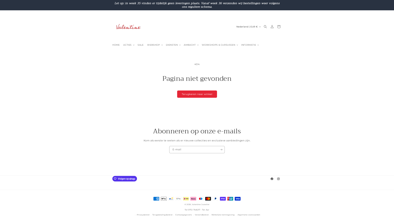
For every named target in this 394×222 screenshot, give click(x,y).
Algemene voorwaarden (249, 215)
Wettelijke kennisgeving (223, 215)
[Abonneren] (221, 149)
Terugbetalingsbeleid (162, 215)
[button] (128, 45)
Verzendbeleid (201, 215)
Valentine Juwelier (200, 204)
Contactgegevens (183, 215)
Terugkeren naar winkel (197, 94)
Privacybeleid (143, 215)
